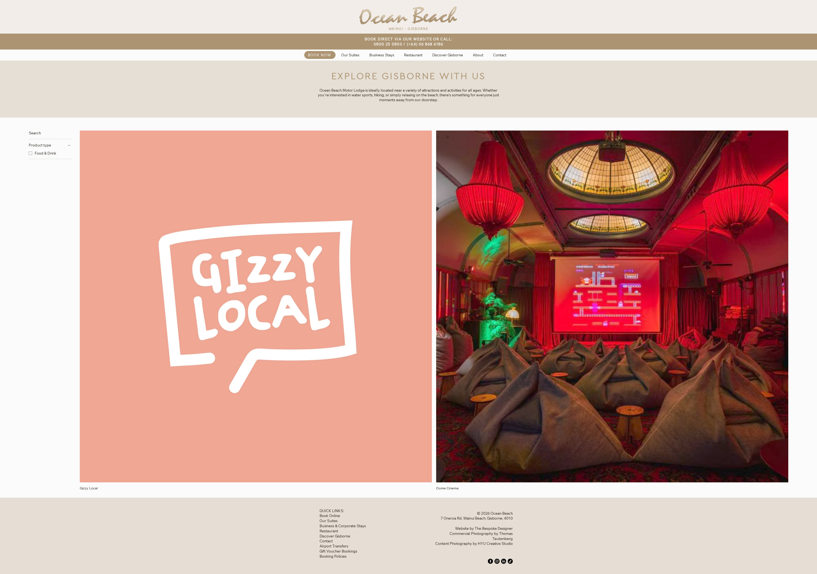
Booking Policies (333, 556)
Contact (326, 541)
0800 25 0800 (388, 44)
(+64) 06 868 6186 (425, 44)
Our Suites (329, 521)
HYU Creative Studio (495, 543)
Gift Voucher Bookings (338, 551)
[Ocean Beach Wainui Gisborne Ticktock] (510, 561)
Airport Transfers (334, 546)
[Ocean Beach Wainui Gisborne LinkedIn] (503, 561)
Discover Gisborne (335, 536)
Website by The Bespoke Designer (484, 528)
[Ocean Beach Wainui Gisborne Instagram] (497, 561)
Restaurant (329, 531)
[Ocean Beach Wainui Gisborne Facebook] (490, 561)
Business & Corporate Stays (343, 526)
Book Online (330, 515)
